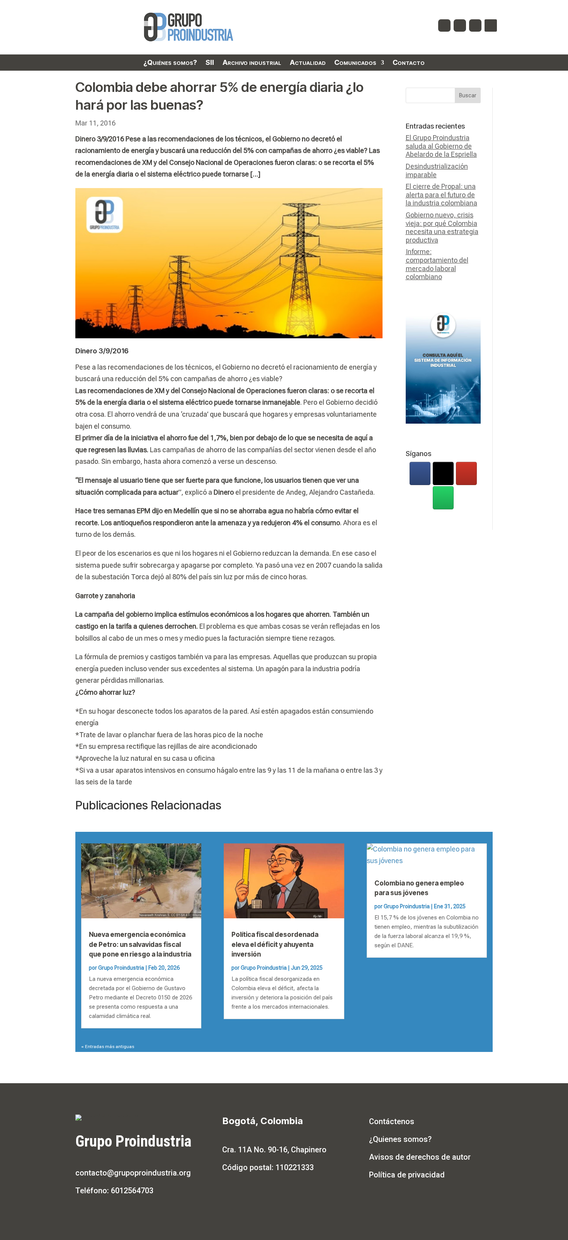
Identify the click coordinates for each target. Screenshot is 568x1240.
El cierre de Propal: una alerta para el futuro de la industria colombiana (441, 194)
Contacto (409, 63)
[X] (443, 473)
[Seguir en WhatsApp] (491, 25)
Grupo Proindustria (121, 968)
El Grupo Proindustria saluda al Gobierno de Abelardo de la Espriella (441, 146)
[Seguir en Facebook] (444, 25)
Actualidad (308, 63)
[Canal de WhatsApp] (443, 497)
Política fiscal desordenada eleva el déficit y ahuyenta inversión (274, 944)
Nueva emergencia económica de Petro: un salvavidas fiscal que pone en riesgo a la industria (140, 944)
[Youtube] (466, 473)
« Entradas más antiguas (107, 1046)
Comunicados (355, 63)
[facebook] (420, 473)
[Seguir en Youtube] (475, 25)
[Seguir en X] (460, 25)
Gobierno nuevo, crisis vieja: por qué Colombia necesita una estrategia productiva (442, 227)
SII (210, 63)
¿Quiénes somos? (170, 63)
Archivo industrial (252, 63)
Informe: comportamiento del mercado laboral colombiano (437, 264)
